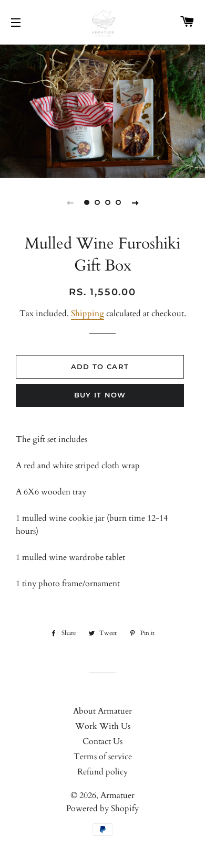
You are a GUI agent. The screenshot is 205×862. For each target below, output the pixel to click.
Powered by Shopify (102, 808)
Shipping (87, 313)
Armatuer (117, 795)
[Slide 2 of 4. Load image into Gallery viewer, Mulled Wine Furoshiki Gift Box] (97, 202)
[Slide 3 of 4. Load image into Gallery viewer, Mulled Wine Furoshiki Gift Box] (107, 202)
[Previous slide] (69, 202)
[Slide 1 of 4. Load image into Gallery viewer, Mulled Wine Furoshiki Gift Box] (86, 202)
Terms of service (103, 756)
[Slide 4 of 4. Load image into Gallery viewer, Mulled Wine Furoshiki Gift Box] (118, 202)
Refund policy (102, 772)
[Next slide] (135, 202)
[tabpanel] (102, 110)
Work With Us (102, 726)
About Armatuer (102, 711)
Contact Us (102, 741)
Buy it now (100, 395)
